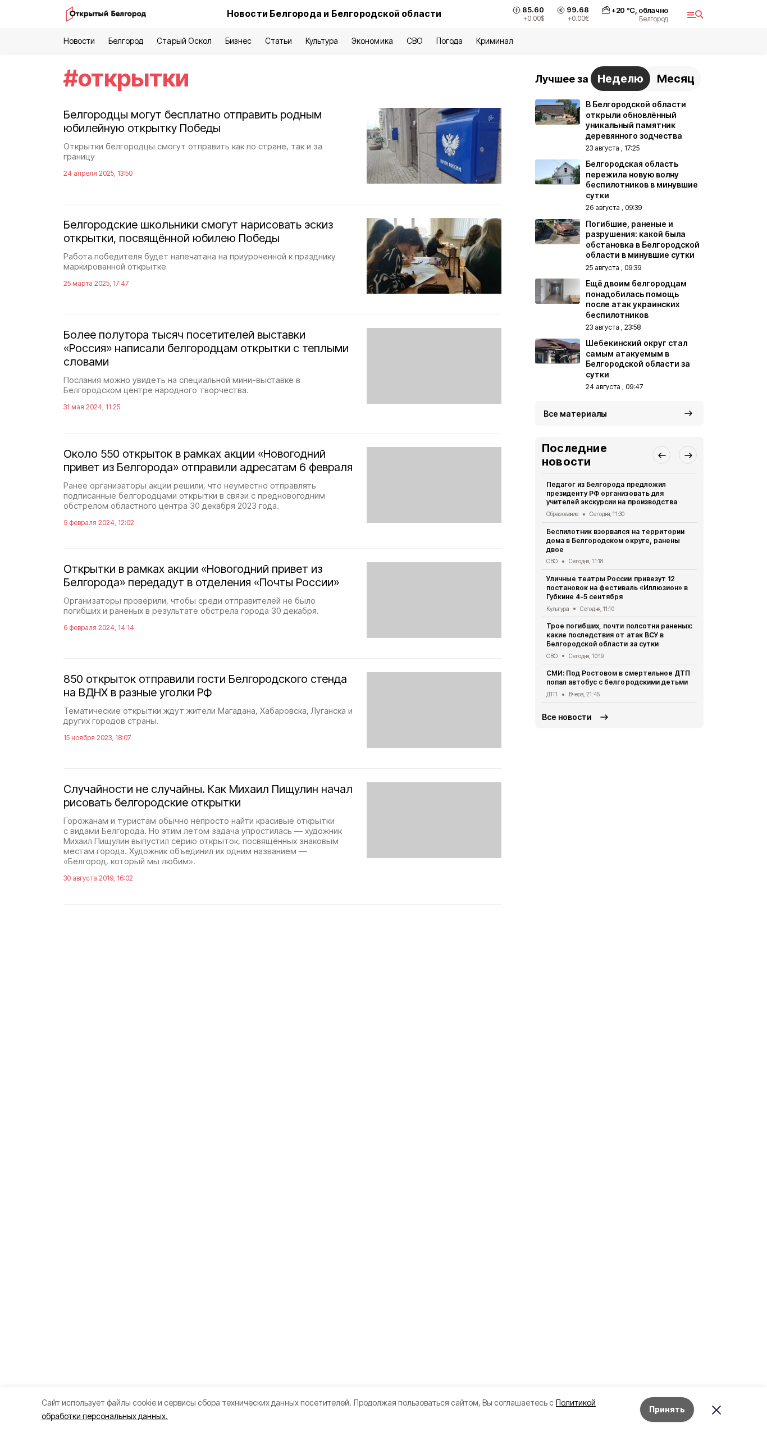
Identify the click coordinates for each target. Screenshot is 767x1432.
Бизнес (238, 40)
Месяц (676, 78)
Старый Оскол (184, 40)
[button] (661, 455)
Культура (321, 40)
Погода (449, 40)
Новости (79, 40)
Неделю (620, 78)
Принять (667, 1409)
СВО (415, 40)
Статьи (278, 40)
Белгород (125, 40)
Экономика (371, 40)
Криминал (494, 40)
